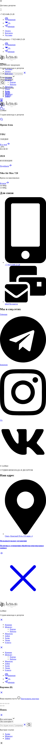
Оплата (8, 31)
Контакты (9, 33)
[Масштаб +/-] (8, 703)
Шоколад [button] (8, 80)
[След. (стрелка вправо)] (3, 705)
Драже (7, 93)
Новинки (8, 78)
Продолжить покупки (30, 699)
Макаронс (9, 87)
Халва (7, 91)
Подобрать (4, 166)
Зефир (7, 89)
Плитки (13, 82)
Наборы (13, 84)
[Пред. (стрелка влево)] (1, 705)
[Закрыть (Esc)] (1, 703)
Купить (3, 183)
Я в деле (3, 145)
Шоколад (8, 655)
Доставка (8, 35)
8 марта (8, 95)
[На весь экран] (6, 703)
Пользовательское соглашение (13, 541)
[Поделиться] (3, 703)
